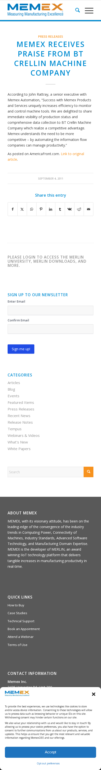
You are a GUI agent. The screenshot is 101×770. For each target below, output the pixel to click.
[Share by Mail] (88, 209)
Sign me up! (21, 349)
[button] (93, 694)
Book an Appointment (24, 629)
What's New (18, 442)
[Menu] (86, 10)
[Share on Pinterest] (41, 209)
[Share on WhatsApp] (31, 209)
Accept (50, 752)
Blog (11, 389)
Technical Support (21, 621)
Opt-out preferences (48, 763)
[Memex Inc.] (42, 10)
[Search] (75, 10)
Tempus (15, 428)
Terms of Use (17, 645)
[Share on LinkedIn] (50, 209)
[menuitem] (75, 10)
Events (13, 395)
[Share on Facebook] (12, 209)
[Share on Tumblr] (60, 209)
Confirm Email (18, 320)
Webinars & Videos (24, 435)
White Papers (19, 448)
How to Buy (16, 605)
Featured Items (21, 402)
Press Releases (50, 36)
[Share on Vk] (69, 209)
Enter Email (16, 301)
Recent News (19, 415)
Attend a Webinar (21, 636)
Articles (14, 382)
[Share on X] (22, 209)
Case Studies (17, 613)
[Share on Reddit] (79, 209)
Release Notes (20, 422)
